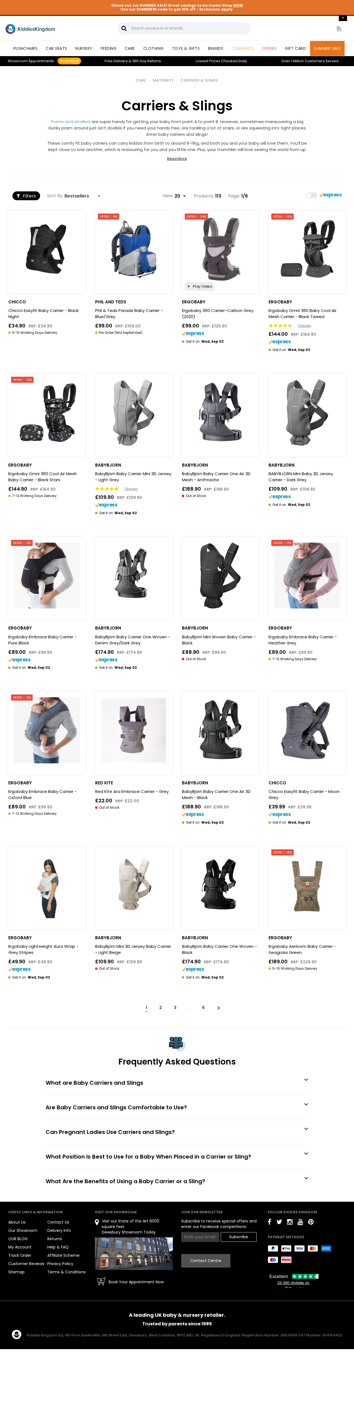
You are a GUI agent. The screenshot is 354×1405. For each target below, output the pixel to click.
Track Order (19, 1255)
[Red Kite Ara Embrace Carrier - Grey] (134, 730)
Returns (146, 61)
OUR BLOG (18, 1239)
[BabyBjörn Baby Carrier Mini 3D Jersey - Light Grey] (134, 412)
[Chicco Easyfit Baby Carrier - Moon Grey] (307, 730)
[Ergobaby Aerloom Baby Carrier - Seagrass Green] (307, 885)
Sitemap (16, 1272)
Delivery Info (59, 1230)
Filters (29, 196)
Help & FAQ (58, 1247)
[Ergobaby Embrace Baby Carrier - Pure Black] (47, 576)
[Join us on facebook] (269, 1223)
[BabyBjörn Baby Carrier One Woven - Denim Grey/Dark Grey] (134, 576)
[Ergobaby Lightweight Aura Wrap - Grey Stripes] (47, 885)
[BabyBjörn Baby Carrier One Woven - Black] (221, 885)
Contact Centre (205, 1260)
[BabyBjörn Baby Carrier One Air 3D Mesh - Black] (221, 730)
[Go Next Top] (218, 1007)
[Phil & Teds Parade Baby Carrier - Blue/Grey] (134, 249)
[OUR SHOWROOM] (134, 1253)
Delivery (116, 61)
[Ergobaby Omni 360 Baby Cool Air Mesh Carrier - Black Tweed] (307, 249)
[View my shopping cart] (335, 29)
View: (167, 196)
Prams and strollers (70, 121)
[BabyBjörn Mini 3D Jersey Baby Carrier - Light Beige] (134, 885)
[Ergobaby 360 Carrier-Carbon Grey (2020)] (221, 249)
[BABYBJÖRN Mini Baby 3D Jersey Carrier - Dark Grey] (307, 412)
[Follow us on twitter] (279, 1223)
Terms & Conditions (66, 1272)
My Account (20, 1247)
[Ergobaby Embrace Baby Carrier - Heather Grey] (307, 576)
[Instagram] (290, 1223)
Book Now (69, 61)
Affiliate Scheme (63, 1255)
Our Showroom (22, 1230)
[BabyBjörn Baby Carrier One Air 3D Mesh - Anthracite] (221, 412)
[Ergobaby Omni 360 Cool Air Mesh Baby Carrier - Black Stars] (47, 412)
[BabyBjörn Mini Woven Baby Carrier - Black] (221, 576)
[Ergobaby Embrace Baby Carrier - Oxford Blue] (47, 730)
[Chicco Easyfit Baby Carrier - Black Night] (47, 249)
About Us (16, 1222)
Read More (177, 159)
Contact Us (58, 1222)
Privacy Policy (60, 1263)
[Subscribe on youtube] (300, 1223)
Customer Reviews (26, 1263)
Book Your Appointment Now (136, 1282)
